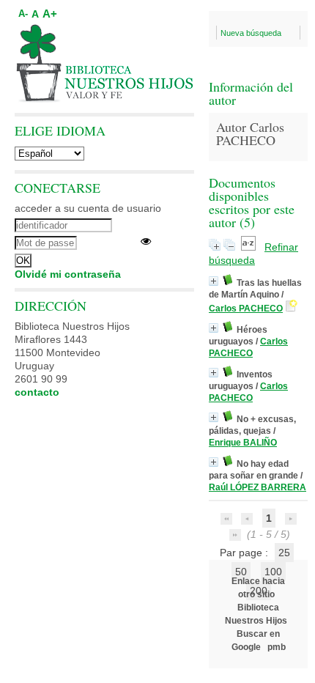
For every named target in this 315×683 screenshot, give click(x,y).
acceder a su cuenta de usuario (88, 208)
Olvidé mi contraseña (68, 274)
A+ (49, 13)
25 (284, 552)
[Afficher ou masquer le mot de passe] (146, 241)
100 (273, 571)
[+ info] (213, 281)
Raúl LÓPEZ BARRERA (257, 487)
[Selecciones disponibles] (250, 247)
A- (23, 14)
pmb (276, 647)
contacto (37, 392)
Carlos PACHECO (246, 308)
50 (241, 571)
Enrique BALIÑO (243, 443)
